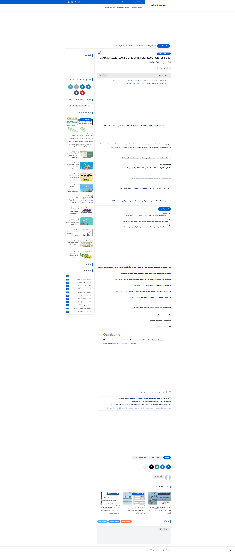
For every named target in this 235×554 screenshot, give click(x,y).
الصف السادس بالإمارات (140, 457)
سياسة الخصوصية (138, 2)
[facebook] (79, 2)
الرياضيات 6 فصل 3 (163, 53)
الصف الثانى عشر (79, 295)
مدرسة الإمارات (158, 5)
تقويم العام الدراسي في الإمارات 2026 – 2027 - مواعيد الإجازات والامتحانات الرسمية (73, 156)
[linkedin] (82, 86)
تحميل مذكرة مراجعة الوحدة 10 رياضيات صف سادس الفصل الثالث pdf (146, 83)
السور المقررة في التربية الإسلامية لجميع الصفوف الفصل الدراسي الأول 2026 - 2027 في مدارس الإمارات (72, 245)
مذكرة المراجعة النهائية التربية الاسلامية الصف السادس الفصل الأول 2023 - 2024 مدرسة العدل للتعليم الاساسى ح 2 (73, 211)
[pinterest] (69, 2)
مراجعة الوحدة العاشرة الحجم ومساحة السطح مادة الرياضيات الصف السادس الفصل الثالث (139, 81)
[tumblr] (75, 2)
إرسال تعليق (163, 529)
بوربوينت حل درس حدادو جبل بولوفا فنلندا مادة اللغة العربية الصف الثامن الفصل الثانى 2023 (72, 200)
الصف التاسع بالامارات (79, 289)
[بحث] (65, 7)
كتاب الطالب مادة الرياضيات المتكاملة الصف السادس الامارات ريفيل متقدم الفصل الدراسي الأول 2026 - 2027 (80, 139)
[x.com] (65, 2)
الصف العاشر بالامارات (79, 298)
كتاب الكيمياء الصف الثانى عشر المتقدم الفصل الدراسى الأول (72, 234)
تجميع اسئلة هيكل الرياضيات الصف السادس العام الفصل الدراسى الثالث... (144, 227)
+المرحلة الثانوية (110, 7)
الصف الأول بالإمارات (79, 311)
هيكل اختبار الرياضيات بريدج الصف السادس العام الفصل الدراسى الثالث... (145, 221)
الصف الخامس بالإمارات (79, 286)
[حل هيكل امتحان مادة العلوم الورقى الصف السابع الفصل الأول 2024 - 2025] (86, 177)
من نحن (122, 2)
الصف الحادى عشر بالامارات (79, 308)
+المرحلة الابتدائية (137, 7)
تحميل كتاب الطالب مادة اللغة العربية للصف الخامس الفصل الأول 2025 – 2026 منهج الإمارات (73, 167)
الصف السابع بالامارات (79, 279)
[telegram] (72, 2)
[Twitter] (76, 86)
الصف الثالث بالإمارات (79, 302)
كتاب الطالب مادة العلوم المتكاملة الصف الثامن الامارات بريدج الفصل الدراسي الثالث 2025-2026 (73, 256)
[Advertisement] (117, 29)
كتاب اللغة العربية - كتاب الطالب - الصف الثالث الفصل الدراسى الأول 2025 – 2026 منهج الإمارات (72, 222)
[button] (162, 466)
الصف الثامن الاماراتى (79, 282)
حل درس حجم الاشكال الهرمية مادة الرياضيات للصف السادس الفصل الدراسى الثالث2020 (141, 201)
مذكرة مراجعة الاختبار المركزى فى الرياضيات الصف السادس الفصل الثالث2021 (145, 189)
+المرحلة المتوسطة (123, 7)
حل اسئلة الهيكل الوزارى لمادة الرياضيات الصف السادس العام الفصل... (145, 215)
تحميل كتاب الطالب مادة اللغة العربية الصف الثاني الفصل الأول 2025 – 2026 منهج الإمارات (73, 189)
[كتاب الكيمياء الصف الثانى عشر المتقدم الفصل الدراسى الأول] (86, 232)
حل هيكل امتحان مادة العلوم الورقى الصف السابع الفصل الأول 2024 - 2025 (73, 178)
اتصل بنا (128, 2)
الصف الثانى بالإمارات (79, 305)
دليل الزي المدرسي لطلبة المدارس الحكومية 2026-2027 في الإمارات (135, 46)
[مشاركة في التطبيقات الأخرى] (146, 466)
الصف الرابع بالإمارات (79, 292)
